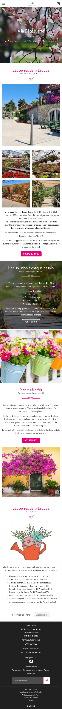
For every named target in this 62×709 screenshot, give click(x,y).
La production (41, 614)
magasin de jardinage (18, 212)
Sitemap (31, 700)
